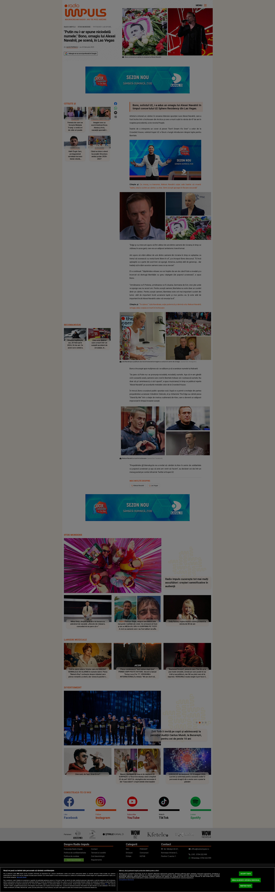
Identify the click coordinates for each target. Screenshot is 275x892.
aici (106, 884)
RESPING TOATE (245, 886)
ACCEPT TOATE (246, 873)
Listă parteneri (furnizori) (126, 879)
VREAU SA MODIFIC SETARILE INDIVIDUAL (246, 880)
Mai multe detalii (21, 877)
